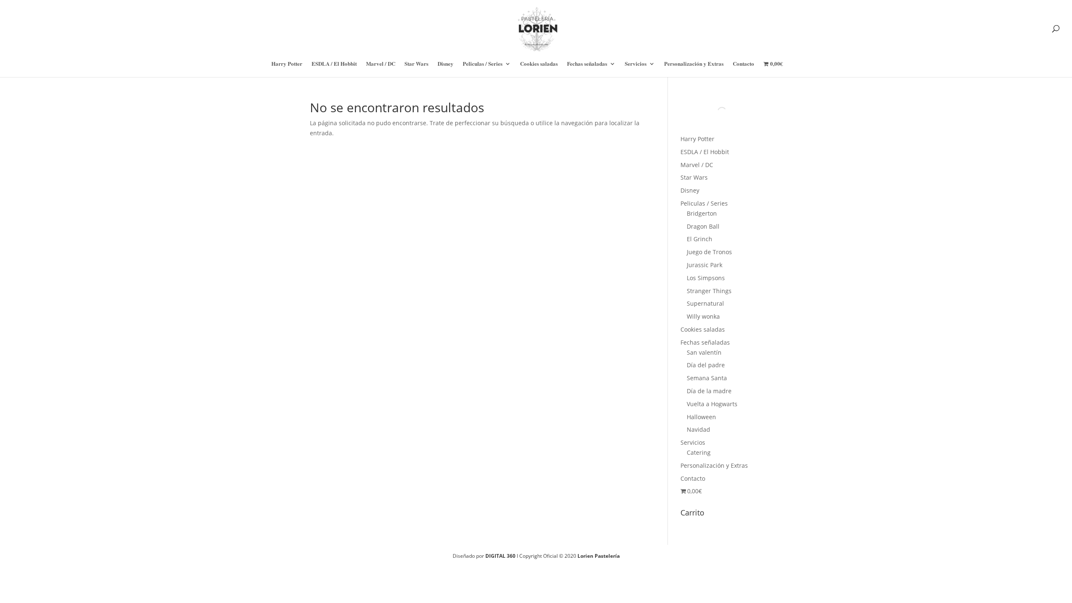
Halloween (701, 417)
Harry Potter (286, 64)
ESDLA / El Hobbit (334, 64)
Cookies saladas (539, 64)
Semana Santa (707, 378)
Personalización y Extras (694, 64)
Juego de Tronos (709, 252)
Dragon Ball (703, 226)
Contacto (743, 64)
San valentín (704, 352)
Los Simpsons (706, 278)
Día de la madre (709, 391)
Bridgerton (702, 213)
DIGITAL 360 (501, 555)
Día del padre (706, 365)
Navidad (698, 429)
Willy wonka (703, 316)
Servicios (636, 64)
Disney (446, 64)
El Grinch (699, 239)
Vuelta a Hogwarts (712, 404)
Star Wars (416, 64)
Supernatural (705, 303)
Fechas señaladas (587, 64)
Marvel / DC (380, 64)
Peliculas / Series (482, 64)
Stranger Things (709, 291)
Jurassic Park (704, 265)
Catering (699, 452)
